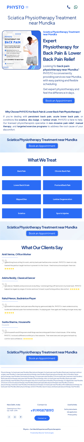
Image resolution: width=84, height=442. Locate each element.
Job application (72, 412)
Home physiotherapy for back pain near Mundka (37, 376)
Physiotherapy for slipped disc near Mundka (68, 380)
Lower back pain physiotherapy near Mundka (30, 374)
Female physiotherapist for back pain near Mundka (44, 384)
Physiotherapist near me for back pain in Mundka (37, 380)
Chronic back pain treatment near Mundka (68, 376)
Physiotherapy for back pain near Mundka (15, 372)
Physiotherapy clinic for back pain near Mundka (49, 378)
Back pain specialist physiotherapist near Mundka (50, 382)
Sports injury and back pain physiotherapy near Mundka (61, 387)
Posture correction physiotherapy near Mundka (17, 382)
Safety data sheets (70, 409)
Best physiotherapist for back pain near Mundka (45, 372)
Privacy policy (72, 414)
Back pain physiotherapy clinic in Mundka (60, 374)
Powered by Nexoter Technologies (42, 433)
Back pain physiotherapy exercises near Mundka (17, 378)
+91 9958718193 (42, 410)
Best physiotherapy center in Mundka (29, 387)
